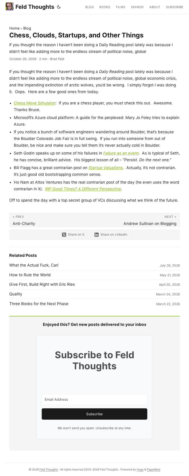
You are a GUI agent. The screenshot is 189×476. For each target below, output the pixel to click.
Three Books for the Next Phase (38, 303)
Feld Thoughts (34, 6)
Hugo (140, 469)
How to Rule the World (30, 275)
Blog (27, 28)
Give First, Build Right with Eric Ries (42, 284)
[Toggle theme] (59, 7)
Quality (15, 294)
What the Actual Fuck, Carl (33, 265)
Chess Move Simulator (34, 103)
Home (14, 28)
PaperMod (153, 469)
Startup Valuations (106, 167)
